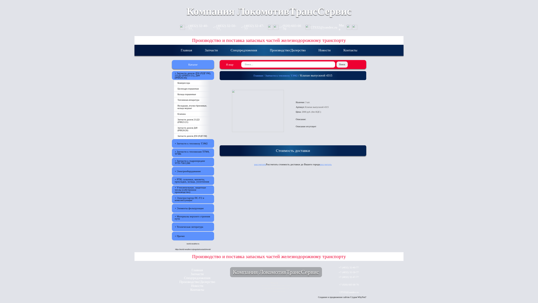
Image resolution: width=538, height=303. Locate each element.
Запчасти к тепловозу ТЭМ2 (281, 75)
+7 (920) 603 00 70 (349, 284)
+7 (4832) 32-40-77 (349, 267)
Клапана (182, 114)
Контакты (350, 50)
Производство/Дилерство (288, 50)
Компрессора (184, 83)
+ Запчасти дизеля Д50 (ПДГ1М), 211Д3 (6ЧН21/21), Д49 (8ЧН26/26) (193, 75)
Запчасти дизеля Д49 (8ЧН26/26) (187, 129)
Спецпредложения (244, 50)
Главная (186, 50)
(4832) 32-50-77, (224, 27)
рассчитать (260, 164)
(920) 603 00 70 (290, 27)
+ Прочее (180, 236)
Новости (324, 50)
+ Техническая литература (189, 227)
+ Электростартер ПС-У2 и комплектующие (189, 199)
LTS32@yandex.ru (323, 27)
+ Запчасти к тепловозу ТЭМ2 (191, 143)
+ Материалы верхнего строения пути (192, 217)
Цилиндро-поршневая (188, 89)
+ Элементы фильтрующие (189, 208)
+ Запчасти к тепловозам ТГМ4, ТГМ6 (192, 153)
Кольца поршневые (187, 94)
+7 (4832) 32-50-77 (349, 272)
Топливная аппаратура (188, 100)
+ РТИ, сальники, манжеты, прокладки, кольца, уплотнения (192, 180)
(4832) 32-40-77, (196, 27)
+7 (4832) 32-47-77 (349, 277)
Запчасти (211, 50)
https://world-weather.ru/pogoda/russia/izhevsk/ (193, 249)
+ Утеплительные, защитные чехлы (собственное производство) (190, 189)
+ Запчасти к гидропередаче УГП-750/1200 (190, 162)
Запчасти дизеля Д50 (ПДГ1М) (192, 136)
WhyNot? (362, 297)
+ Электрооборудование (188, 171)
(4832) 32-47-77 (252, 27)
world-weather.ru (193, 244)
